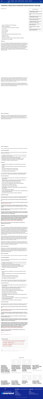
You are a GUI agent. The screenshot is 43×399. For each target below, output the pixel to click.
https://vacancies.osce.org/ (7, 203)
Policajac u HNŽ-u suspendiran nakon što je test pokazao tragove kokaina (35, 24)
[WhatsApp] (5, 353)
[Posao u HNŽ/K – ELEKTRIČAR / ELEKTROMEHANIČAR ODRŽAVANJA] (6, 377)
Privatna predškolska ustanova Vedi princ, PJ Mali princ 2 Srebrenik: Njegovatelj (14, 340)
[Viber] (11, 353)
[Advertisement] (14, 64)
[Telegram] (9, 353)
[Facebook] (2, 353)
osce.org (2, 332)
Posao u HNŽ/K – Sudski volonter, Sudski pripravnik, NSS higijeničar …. (36, 367)
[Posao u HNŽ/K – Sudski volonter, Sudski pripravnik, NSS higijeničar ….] (37, 362)
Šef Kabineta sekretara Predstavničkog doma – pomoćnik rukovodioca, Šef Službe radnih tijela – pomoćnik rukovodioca (16, 368)
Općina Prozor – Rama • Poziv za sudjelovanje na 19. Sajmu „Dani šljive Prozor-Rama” (35, 19)
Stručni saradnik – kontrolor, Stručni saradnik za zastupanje (36, 382)
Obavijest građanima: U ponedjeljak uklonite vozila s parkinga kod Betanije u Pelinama (35, 11)
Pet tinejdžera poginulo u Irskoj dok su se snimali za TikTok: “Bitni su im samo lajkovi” (35, 16)
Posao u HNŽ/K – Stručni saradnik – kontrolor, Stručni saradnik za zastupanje (15, 382)
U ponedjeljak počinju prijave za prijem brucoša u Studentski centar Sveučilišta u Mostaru (35, 21)
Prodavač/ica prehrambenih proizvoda (25, 382)
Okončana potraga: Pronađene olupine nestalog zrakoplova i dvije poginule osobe (35, 29)
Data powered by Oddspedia (7, 391)
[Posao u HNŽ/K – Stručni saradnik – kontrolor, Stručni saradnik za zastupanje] (16, 377)
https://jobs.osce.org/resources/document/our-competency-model (12, 220)
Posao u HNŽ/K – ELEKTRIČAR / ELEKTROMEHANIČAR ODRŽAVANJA (5, 382)
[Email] (7, 353)
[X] (4, 353)
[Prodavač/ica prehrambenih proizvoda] (27, 377)
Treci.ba (10, 334)
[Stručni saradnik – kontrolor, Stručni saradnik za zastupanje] (37, 377)
